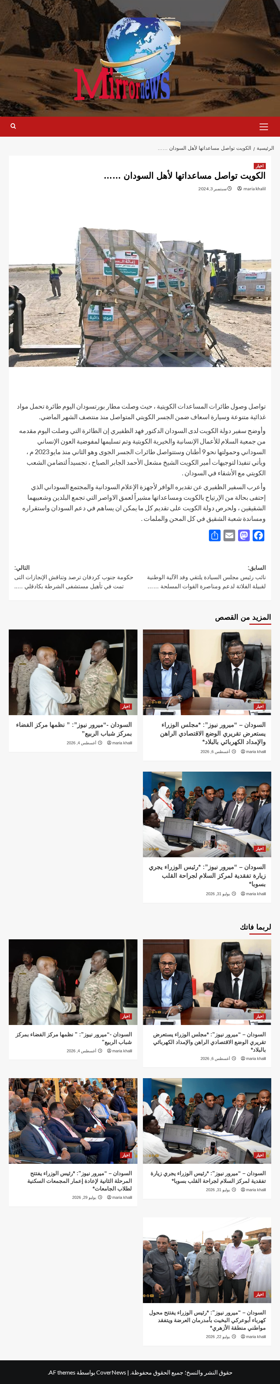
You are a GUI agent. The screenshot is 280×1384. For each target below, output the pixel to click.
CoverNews (111, 1372)
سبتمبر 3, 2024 (212, 188)
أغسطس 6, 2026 (215, 751)
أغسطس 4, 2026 (81, 743)
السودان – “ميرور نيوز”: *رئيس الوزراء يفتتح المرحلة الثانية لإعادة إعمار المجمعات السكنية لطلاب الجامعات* (79, 1181)
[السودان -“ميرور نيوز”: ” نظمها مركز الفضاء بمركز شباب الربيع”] (73, 672)
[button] (264, 126)
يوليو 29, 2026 (84, 1197)
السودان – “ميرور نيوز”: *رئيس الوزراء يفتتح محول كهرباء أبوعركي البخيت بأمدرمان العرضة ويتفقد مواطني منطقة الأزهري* (207, 1320)
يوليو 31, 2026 (218, 894)
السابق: (206, 577)
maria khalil (255, 188)
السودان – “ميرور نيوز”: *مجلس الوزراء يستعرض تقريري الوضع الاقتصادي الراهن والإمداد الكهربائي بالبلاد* (213, 733)
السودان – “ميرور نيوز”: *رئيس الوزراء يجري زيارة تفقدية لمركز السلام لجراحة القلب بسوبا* (207, 875)
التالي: (73, 577)
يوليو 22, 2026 (218, 1336)
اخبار (260, 166)
